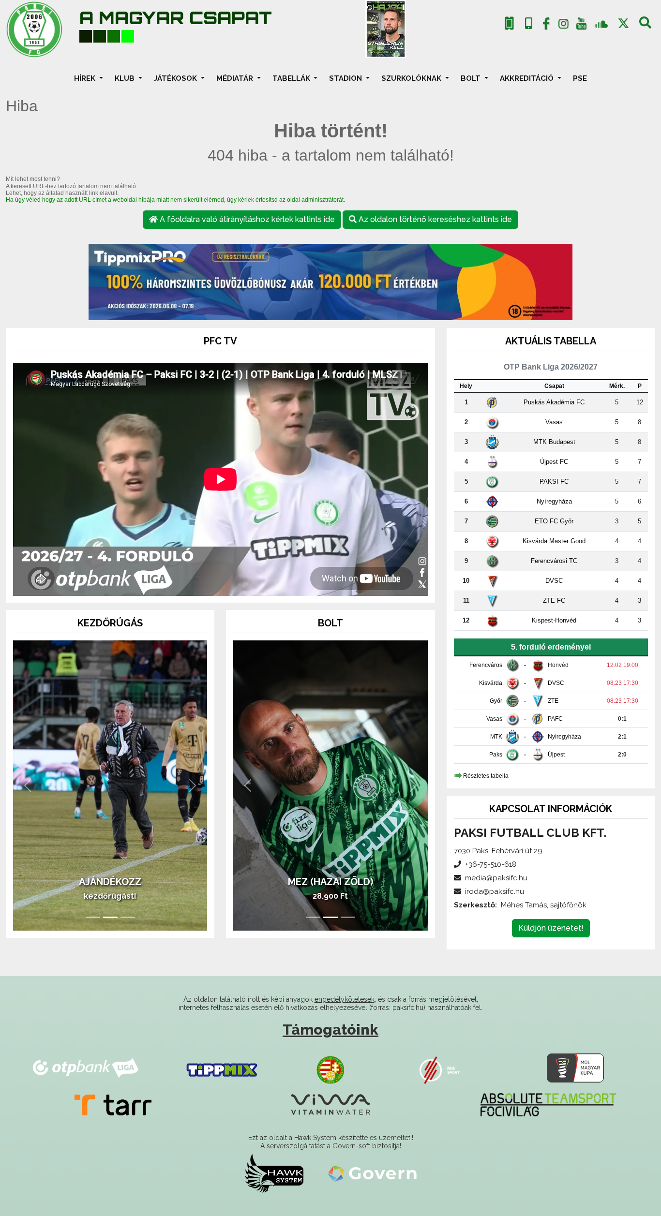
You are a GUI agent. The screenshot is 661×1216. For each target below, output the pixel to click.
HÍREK (85, 78)
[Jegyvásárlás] (509, 23)
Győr (496, 700)
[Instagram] (564, 25)
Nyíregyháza (554, 501)
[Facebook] (546, 25)
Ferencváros (485, 665)
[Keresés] (645, 25)
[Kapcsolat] (528, 23)
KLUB (125, 78)
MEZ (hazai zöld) (330, 882)
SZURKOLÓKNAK (412, 78)
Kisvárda (490, 683)
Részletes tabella (486, 775)
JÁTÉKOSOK (176, 78)
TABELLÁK (292, 78)
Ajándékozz (110, 882)
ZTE (553, 700)
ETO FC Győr (554, 521)
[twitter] (623, 23)
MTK (496, 736)
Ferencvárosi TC (554, 560)
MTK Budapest (554, 441)
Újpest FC (554, 461)
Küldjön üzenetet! (551, 928)
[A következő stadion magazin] (385, 29)
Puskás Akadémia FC (554, 402)
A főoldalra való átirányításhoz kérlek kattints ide (246, 219)
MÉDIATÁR (235, 78)
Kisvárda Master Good (554, 541)
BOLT (471, 78)
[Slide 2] (110, 917)
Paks (495, 754)
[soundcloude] (601, 23)
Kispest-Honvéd (554, 620)
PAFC (555, 718)
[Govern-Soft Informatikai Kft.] (372, 1173)
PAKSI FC (554, 481)
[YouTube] (581, 25)
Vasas (554, 422)
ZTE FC (554, 600)
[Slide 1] (93, 917)
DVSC (554, 580)
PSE (580, 78)
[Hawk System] (274, 1173)
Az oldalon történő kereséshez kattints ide (434, 219)
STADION (346, 78)
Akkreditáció (528, 78)
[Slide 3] (127, 917)
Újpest (556, 754)
